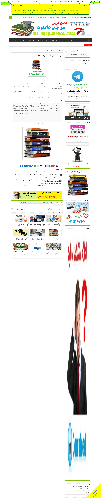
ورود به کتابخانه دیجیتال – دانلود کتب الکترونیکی (37, 123)
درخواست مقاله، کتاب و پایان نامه (29, 17)
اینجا (29, 97)
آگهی (59, 50)
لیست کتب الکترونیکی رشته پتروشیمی (23, 208)
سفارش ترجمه (64, 40)
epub (48, 202)
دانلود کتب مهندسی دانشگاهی (53, 237)
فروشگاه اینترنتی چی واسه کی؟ (76, 45)
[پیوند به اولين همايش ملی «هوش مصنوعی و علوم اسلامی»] (20, 232)
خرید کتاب (34, 202)
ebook (51, 202)
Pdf (44, 202)
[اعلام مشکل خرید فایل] (77, 479)
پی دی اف (40, 202)
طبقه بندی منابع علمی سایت (67, 17)
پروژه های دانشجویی (45, 40)
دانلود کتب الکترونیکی (41, 17)
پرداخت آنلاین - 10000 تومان (83, 490)
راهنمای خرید (79, 40)
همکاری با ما (71, 40)
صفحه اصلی (76, 17)
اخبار (85, 40)
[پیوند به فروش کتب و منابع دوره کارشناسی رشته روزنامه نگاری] (53, 246)
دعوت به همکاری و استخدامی (37, 251)
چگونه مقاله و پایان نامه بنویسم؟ (54, 17)
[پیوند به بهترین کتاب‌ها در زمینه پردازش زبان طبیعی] (37, 218)
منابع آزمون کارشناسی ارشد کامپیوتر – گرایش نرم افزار (38, 238)
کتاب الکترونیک (23, 202)
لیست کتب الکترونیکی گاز (54, 208)
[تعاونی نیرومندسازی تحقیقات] (50, 35)
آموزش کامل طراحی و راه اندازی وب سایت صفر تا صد (21, 224)
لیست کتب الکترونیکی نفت (58, 204)
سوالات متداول (36, 40)
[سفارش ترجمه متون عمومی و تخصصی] (49, 198)
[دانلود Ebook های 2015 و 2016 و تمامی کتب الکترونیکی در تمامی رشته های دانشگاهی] (78, 195)
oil (61, 100)
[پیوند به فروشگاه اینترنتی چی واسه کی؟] (53, 218)
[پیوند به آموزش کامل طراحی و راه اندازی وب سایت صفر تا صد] (20, 218)
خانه (89, 40)
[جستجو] (10, 17)
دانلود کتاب (29, 202)
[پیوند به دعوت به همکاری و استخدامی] (37, 246)
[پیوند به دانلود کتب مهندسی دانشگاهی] (53, 232)
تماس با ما (23, 40)
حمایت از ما (16, 40)
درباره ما (29, 40)
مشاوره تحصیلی (55, 40)
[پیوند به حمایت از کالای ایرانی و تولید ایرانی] (20, 246)
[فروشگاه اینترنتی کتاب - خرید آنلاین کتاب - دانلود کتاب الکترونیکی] (25, 198)
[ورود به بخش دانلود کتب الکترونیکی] (37, 68)
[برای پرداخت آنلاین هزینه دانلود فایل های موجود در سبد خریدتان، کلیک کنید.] (77, 134)
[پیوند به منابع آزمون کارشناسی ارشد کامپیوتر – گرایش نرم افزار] (37, 232)
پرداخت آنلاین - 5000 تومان (83, 488)
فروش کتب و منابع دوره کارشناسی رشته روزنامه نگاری (53, 252)
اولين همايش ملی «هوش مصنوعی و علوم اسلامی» (22, 238)
